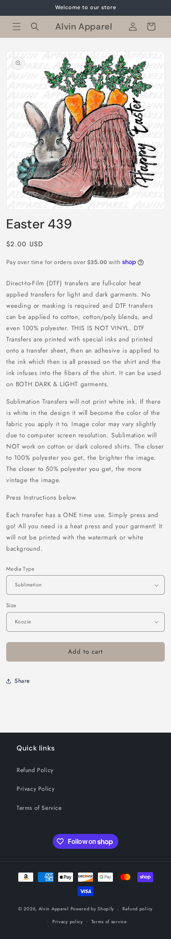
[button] (16, 26)
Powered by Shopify (93, 908)
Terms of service (109, 921)
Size (11, 605)
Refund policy (137, 908)
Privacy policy (67, 921)
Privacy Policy (35, 789)
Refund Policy (35, 770)
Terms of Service (39, 808)
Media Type (20, 569)
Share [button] (22, 681)
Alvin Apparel (54, 908)
